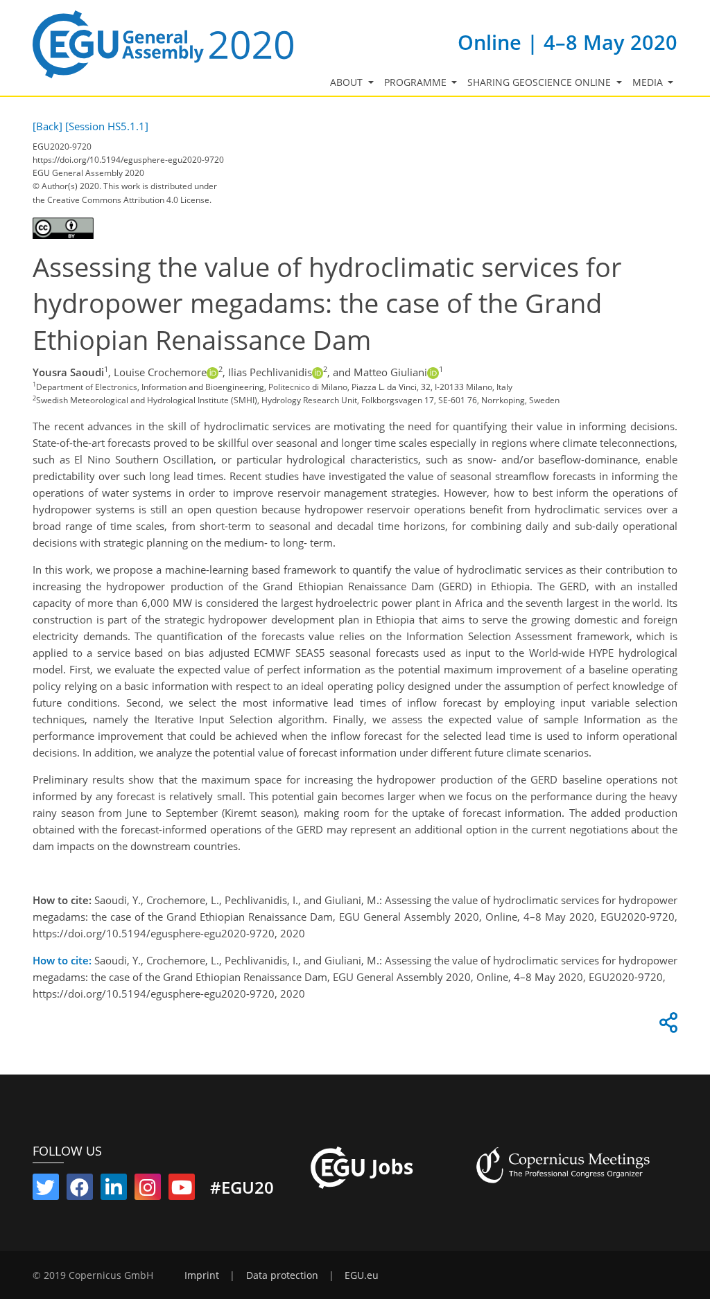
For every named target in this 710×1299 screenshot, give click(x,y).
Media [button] (649, 82)
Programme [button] (416, 82)
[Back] (47, 126)
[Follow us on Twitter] (46, 1190)
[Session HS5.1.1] (106, 126)
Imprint (201, 1275)
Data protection (282, 1275)
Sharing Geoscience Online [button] (540, 82)
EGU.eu (362, 1275)
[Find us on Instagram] (148, 1190)
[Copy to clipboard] (666, 1026)
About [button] (347, 82)
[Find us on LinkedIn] (114, 1190)
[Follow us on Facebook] (80, 1190)
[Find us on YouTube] (181, 1190)
